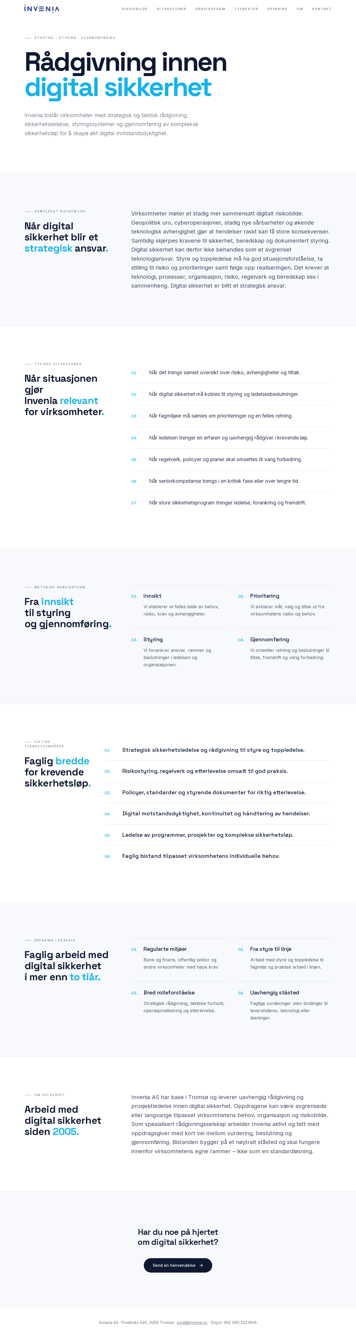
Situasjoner (172, 9)
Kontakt (322, 9)
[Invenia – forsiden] (41, 8)
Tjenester (246, 9)
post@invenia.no (192, 1322)
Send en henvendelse (174, 1265)
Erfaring (278, 9)
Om (300, 9)
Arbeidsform (211, 9)
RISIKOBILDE (135, 9)
